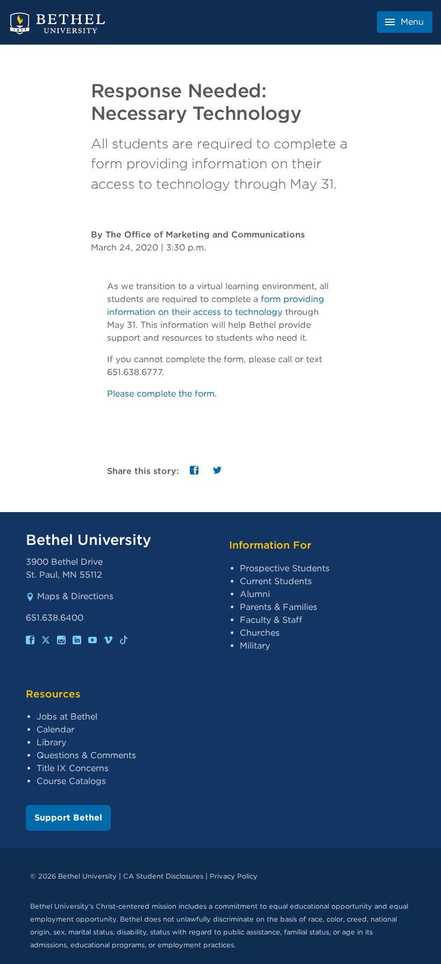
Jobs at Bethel (67, 716)
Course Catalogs (71, 781)
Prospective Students (285, 568)
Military (255, 646)
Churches (260, 633)
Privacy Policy (234, 876)
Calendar (55, 729)
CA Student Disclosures (163, 876)
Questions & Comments (86, 755)
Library (51, 742)
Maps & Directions (75, 596)
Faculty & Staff (271, 620)
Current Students (276, 581)
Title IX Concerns (73, 768)
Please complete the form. (162, 394)
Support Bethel (68, 817)
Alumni (255, 594)
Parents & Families (278, 607)
